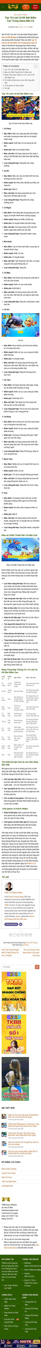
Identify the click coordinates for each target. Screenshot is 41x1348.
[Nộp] (37, 967)
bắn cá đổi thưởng (9, 37)
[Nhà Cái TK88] (13, 7)
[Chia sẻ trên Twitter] (18, 935)
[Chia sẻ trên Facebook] (14, 935)
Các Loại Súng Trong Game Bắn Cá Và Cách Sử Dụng (31, 952)
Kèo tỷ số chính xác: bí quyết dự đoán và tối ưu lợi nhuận (23, 1143)
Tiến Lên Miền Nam (9, 1182)
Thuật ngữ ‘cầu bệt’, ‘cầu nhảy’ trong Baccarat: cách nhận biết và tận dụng (22, 1134)
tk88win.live (31, 863)
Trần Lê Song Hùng (13, 892)
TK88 (6, 905)
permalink (25, 945)
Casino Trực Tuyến (9, 1173)
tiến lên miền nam (20, 919)
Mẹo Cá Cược (7, 1177)
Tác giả (7, 88)
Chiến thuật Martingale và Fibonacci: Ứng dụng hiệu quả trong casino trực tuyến (23, 1125)
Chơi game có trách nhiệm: (14, 86)
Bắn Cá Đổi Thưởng (20, 15)
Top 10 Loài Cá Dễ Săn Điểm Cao (16, 70)
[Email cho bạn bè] (22, 935)
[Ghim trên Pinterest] (26, 935)
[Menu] (3, 7)
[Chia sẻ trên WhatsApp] (10, 935)
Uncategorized (7, 1186)
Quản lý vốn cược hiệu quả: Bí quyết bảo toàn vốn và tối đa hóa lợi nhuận (23, 1116)
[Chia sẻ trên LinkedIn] (30, 935)
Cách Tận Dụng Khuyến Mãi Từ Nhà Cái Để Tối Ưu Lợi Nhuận (10, 952)
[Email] (20, 924)
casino (17, 916)
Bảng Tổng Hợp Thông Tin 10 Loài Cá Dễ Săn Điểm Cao (19, 76)
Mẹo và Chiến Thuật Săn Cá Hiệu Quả (17, 72)
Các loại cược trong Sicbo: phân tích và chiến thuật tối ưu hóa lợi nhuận (23, 1152)
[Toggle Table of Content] (34, 66)
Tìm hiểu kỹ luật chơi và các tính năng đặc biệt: (19, 81)
